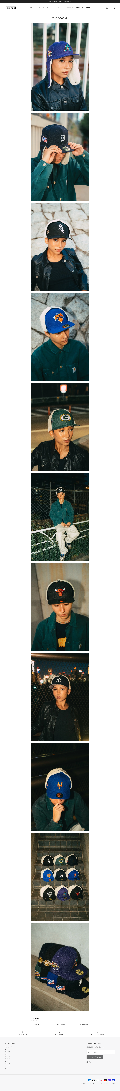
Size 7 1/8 (7, 1051)
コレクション (60, 8)
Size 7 (6, 1049)
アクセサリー (50, 8)
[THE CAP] (11, 8)
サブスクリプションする (95, 1057)
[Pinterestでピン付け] (38, 1018)
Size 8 (6, 1068)
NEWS (88, 8)
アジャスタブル (9, 1047)
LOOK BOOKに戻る (60, 1024)
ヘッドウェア (40, 8)
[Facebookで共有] (35, 1018)
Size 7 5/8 (7, 1061)
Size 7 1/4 (7, 1054)
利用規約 (113, 1083)
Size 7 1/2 (7, 1058)
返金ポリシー (96, 1083)
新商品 (32, 8)
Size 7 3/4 (7, 1063)
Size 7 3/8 (7, 1056)
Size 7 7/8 (7, 1066)
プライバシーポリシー (105, 1083)
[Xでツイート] (33, 1018)
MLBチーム (70, 8)
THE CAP (10, 1080)
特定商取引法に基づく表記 (86, 1083)
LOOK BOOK (79, 8)
